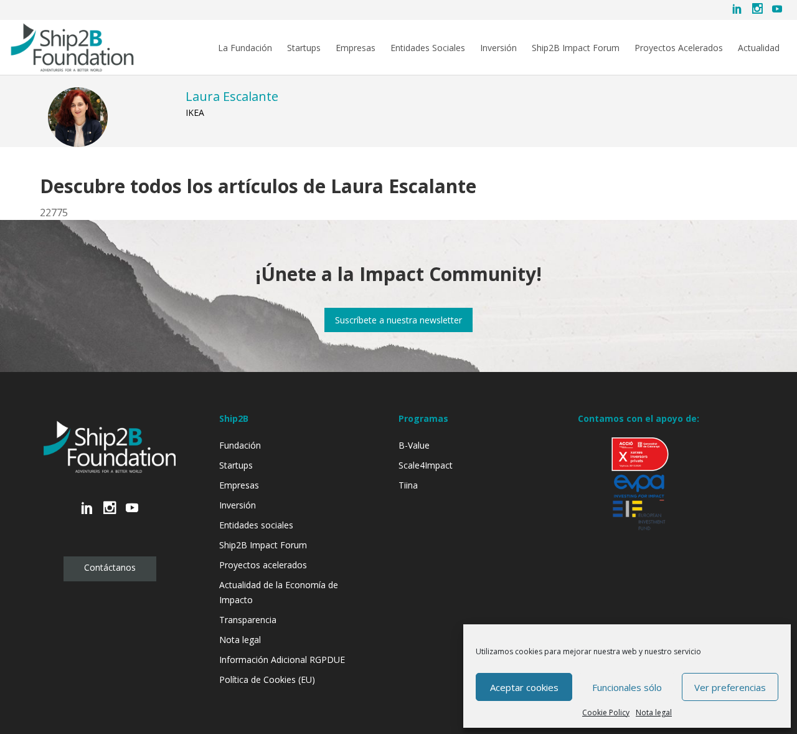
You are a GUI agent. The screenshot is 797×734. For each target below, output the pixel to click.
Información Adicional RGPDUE (282, 659)
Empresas (355, 48)
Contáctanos (110, 567)
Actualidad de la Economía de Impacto (278, 592)
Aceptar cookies (524, 687)
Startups (304, 48)
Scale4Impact (425, 465)
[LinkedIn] (737, 10)
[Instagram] (757, 10)
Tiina (408, 485)
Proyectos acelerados (263, 565)
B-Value (414, 445)
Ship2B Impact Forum (576, 48)
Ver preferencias (730, 687)
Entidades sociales (256, 525)
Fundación (240, 445)
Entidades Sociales (427, 48)
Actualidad (759, 48)
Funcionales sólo (627, 687)
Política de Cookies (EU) (267, 679)
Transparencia (247, 620)
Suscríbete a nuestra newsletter (398, 320)
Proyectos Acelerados (678, 48)
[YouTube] (777, 10)
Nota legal (654, 712)
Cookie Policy (606, 712)
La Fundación (245, 48)
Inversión (498, 48)
